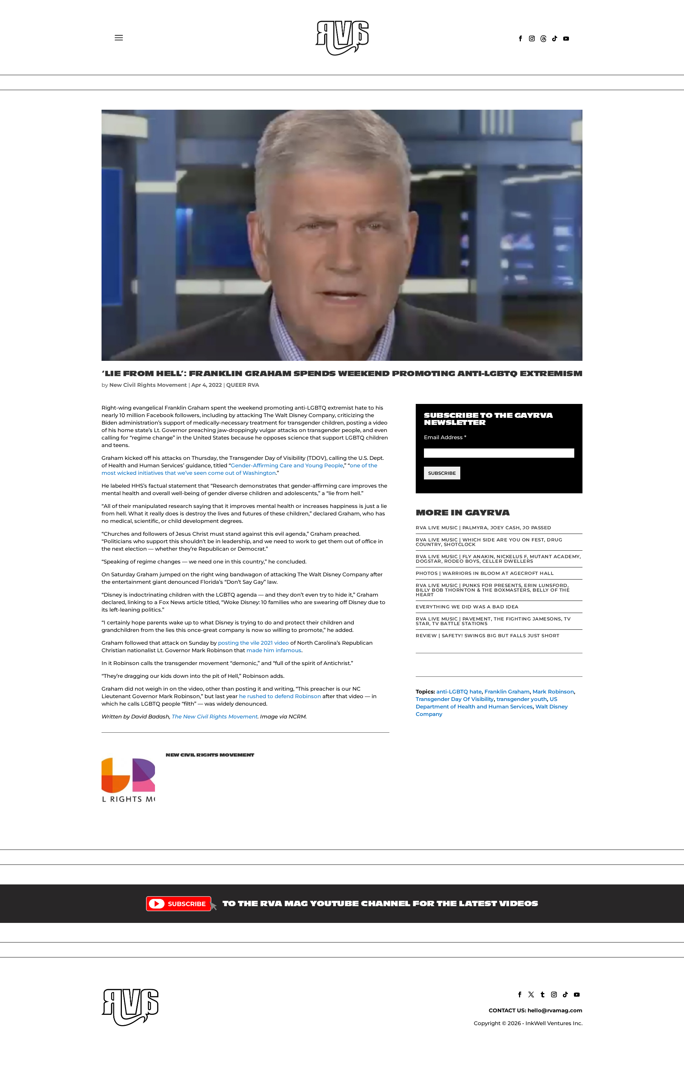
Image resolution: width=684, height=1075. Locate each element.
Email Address (445, 437)
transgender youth (522, 699)
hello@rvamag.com (555, 1010)
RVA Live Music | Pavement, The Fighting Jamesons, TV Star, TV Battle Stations (493, 621)
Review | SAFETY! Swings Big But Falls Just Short (488, 635)
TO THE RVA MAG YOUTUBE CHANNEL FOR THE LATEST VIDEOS (380, 903)
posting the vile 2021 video (253, 642)
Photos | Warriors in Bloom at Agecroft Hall (485, 573)
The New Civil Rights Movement (215, 716)
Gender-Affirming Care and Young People (287, 465)
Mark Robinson (553, 691)
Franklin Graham (507, 691)
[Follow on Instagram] (532, 38)
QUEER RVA (242, 384)
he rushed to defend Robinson (280, 696)
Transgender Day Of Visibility (455, 699)
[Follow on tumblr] (542, 994)
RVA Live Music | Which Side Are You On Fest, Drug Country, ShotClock (489, 542)
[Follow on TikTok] (554, 38)
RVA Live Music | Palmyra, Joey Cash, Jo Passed (483, 527)
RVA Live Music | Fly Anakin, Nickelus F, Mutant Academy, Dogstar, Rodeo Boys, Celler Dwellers (498, 559)
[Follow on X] (531, 994)
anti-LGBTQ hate (459, 691)
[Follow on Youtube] (566, 38)
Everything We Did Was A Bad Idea (467, 606)
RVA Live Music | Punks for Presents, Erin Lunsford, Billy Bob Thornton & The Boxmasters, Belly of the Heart (493, 589)
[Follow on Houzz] (543, 38)
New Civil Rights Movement (148, 384)
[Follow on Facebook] (520, 38)
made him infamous (274, 650)
